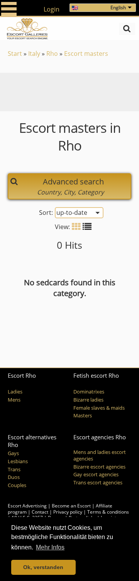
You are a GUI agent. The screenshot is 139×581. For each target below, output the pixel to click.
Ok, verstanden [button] (43, 567)
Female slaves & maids (99, 408)
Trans (14, 469)
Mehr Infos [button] (50, 547)
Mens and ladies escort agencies (99, 455)
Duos (14, 477)
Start (15, 53)
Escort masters (86, 53)
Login (51, 9)
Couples (17, 485)
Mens (14, 400)
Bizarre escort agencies (99, 467)
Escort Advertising (27, 505)
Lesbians (18, 461)
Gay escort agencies (96, 474)
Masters (82, 415)
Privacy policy (67, 512)
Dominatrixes (88, 391)
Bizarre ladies (88, 400)
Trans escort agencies (97, 482)
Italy (34, 53)
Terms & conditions (108, 512)
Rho (52, 53)
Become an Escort (71, 505)
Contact (40, 512)
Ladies (15, 391)
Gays (13, 453)
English (118, 7)
